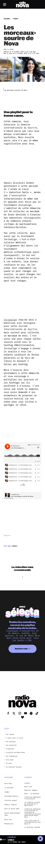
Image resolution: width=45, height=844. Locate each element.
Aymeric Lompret (10, 804)
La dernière (8, 788)
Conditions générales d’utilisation (32, 798)
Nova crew (28, 787)
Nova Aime (8, 783)
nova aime (9, 760)
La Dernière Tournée (32, 827)
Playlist (7, 535)
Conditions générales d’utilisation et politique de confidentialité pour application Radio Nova (32, 813)
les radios (10, 734)
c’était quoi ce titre (14, 738)
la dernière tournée (14, 767)
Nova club (8, 819)
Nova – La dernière (31, 793)
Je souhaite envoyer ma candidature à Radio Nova (32, 804)
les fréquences (11, 756)
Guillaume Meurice (11, 796)
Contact (27, 783)
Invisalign (10, 319)
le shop (9, 763)
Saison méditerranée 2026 (12, 814)
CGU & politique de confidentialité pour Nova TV (32, 822)
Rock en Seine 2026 (11, 809)
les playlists (11, 745)
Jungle (6, 792)
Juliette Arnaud (10, 800)
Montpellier (8, 824)
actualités (10, 749)
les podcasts (11, 741)
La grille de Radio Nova (15, 752)
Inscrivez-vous (21, 648)
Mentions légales (30, 790)
